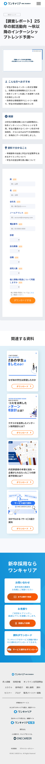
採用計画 (17, 681)
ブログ (18, 692)
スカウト (8, 687)
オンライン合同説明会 (33, 681)
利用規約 (14, 748)
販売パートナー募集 (32, 692)
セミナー (8, 692)
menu (38, 3)
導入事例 (30, 687)
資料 (38, 687)
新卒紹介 (19, 687)
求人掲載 (6, 681)
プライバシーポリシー (27, 748)
